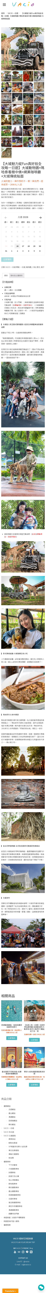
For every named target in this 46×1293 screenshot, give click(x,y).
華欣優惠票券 (14, 1187)
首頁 (3, 13)
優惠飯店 (7, 1106)
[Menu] (4, 4)
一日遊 (22, 267)
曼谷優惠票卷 (14, 1191)
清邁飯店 (12, 1117)
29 (34, 246)
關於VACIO (17, 1248)
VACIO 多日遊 (9, 1132)
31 (6, 251)
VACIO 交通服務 (10, 1135)
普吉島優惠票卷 (15, 1202)
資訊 (6, 275)
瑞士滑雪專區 (14, 1180)
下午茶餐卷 (13, 1165)
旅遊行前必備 (14, 1176)
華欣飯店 (12, 1124)
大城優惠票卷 (14, 1168)
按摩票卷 (12, 1172)
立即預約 (7, 259)
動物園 (28, 267)
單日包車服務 (14, 1150)
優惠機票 (7, 1225)
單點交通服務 (14, 1154)
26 (17, 246)
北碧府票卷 (13, 1198)
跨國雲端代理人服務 (11, 1221)
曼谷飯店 (12, 1113)
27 (23, 246)
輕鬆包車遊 (13, 1143)
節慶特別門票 (14, 1213)
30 (40, 246)
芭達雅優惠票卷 (15, 1195)
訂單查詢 (25, 1248)
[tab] (5, 275)
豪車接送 (12, 1139)
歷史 (38, 267)
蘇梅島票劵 (13, 1183)
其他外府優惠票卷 (15, 1206)
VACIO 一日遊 (13, 13)
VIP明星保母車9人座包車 (18, 1146)
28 (29, 246)
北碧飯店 (12, 1109)
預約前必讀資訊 (16, 275)
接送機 (11, 1158)
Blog (31, 1248)
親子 (42, 267)
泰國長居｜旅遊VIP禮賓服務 (14, 1217)
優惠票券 (7, 1161)
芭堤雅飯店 (13, 1120)
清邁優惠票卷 (14, 1210)
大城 (34, 267)
